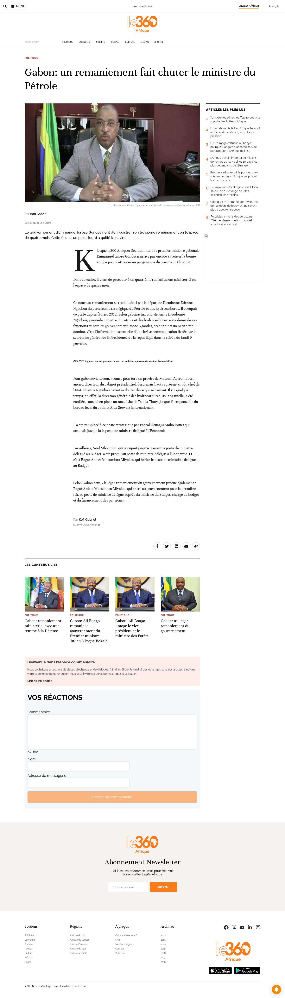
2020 (163, 944)
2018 (163, 953)
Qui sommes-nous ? (126, 935)
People (115, 42)
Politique (67, 42)
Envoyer (163, 886)
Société (100, 42)
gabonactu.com (139, 314)
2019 (163, 948)
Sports (159, 42)
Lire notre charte (39, 681)
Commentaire (39, 712)
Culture (130, 42)
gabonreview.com (95, 378)
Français (274, 6)
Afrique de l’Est (78, 948)
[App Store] (220, 970)
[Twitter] (234, 927)
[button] (276, 989)
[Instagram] (258, 927)
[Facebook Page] (226, 927)
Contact (119, 948)
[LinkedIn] (250, 927)
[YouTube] (242, 927)
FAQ (117, 939)
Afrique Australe (78, 953)
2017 (163, 957)
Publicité (120, 953)
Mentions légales (124, 944)
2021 (163, 939)
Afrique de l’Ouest (79, 939)
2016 (163, 962)
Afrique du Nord (78, 935)
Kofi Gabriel (39, 214)
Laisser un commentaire (112, 797)
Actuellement (32, 42)
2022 (163, 935)
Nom (32, 759)
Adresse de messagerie (47, 776)
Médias (145, 42)
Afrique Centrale (78, 944)
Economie (84, 42)
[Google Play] (247, 970)
